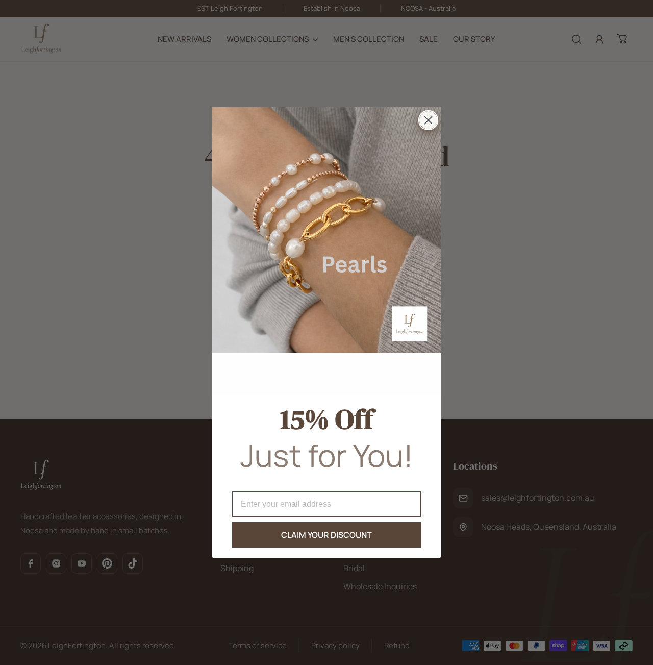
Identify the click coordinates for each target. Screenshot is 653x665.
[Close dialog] (428, 120)
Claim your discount (326, 534)
